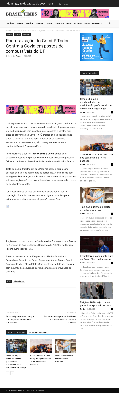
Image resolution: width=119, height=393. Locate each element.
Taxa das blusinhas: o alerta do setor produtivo (64, 359)
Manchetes (26, 35)
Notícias (16, 30)
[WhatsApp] (29, 62)
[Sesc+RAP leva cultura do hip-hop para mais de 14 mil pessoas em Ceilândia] (41, 346)
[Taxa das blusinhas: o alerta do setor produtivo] (65, 346)
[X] (15, 62)
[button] (109, 23)
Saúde (69, 23)
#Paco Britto (19, 281)
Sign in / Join (63, 4)
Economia (59, 23)
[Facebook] (9, 62)
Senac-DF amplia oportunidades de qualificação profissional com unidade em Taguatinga (16, 361)
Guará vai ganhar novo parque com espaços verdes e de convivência (20, 319)
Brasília (29, 23)
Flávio (82, 112)
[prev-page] (7, 373)
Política (11, 23)
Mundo (20, 23)
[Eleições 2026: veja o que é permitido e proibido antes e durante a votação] (96, 290)
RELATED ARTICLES (17, 333)
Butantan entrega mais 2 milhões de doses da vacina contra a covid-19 (60, 319)
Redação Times (14, 56)
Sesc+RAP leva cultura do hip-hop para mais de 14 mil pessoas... (96, 157)
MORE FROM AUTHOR (39, 333)
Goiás (87, 23)
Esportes (78, 23)
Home (8, 30)
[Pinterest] (22, 62)
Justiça (49, 23)
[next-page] (12, 373)
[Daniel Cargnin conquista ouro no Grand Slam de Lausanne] (96, 244)
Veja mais (96, 23)
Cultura (39, 23)
